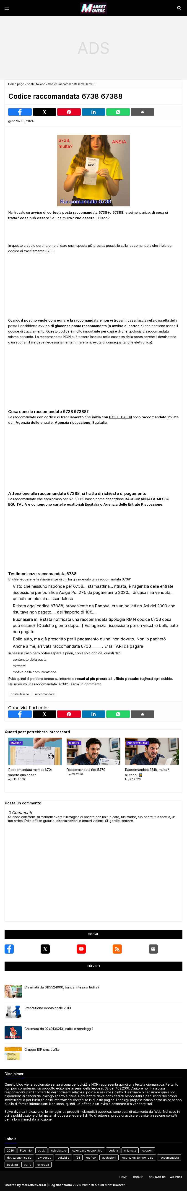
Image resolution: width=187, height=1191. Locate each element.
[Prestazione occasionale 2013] (13, 1012)
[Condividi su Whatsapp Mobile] (118, 112)
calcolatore (58, 1150)
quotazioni (109, 1157)
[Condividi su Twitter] (44, 112)
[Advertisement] (93, 48)
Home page (16, 84)
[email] (153, 949)
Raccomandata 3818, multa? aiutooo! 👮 (147, 772)
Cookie (138, 1177)
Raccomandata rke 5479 (86, 769)
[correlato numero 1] (93, 751)
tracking (12, 1164)
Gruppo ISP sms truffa (41, 1049)
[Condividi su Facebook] (20, 112)
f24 (77, 1157)
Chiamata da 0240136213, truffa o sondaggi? (58, 1029)
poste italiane (36, 84)
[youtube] (81, 949)
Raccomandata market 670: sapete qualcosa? (30, 772)
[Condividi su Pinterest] (69, 112)
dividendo (44, 1157)
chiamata (130, 1150)
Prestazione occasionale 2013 (47, 1008)
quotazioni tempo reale (137, 1157)
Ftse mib (26, 1150)
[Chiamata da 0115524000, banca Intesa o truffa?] (13, 992)
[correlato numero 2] (152, 751)
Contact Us (157, 1177)
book (41, 1150)
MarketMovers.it (34, 1185)
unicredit (43, 1164)
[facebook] (9, 949)
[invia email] (142, 112)
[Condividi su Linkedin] (93, 112)
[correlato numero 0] (35, 751)
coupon (147, 1150)
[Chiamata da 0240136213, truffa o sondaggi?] (13, 1033)
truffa (27, 1164)
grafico (91, 1157)
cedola (113, 1150)
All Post (176, 1177)
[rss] (117, 949)
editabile (63, 1157)
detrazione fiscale (19, 1157)
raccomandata (44, 694)
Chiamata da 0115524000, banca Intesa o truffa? (61, 987)
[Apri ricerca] (179, 8)
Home (123, 1177)
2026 (10, 1150)
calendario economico (87, 1150)
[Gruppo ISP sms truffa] (13, 1054)
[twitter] (45, 949)
